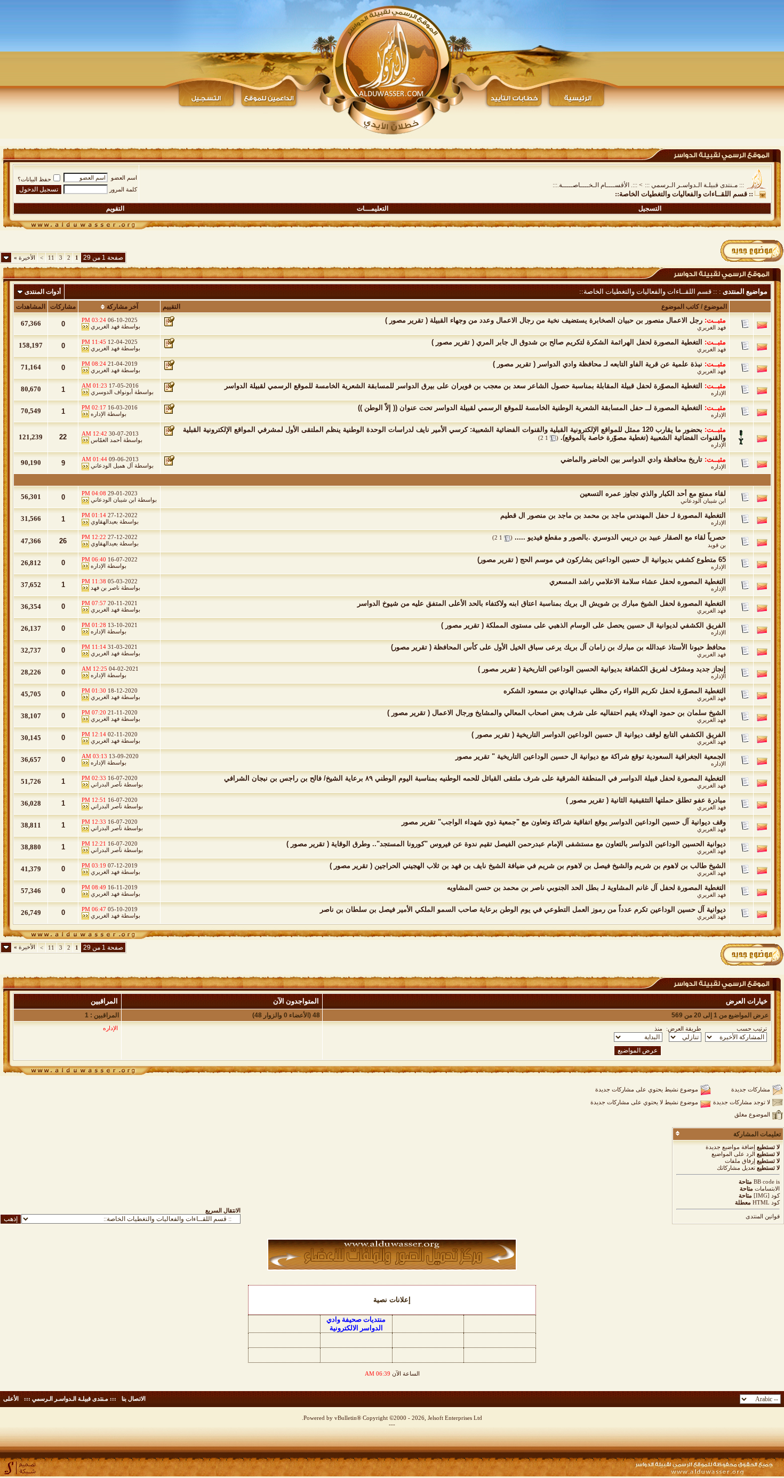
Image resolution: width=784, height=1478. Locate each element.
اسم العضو (124, 177)
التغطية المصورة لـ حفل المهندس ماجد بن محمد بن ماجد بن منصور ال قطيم (613, 515)
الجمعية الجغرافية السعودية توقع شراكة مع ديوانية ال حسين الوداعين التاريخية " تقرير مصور (590, 756)
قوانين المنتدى (763, 1216)
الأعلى (11, 1398)
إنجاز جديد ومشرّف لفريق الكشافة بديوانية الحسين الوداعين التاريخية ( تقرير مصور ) (602, 669)
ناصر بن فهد (105, 587)
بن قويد (717, 545)
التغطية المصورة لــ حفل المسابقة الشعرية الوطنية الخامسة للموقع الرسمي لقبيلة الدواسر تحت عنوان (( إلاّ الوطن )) (530, 408)
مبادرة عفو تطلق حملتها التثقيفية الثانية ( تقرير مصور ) (646, 800)
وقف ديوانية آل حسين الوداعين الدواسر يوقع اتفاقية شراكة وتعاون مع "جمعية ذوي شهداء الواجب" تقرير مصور (564, 822)
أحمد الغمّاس (106, 440)
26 (63, 541)
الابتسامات (767, 1188)
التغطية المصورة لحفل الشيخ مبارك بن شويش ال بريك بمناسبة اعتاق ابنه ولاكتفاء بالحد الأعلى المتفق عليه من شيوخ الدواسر (541, 603)
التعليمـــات (372, 208)
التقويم (115, 208)
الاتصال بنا (134, 1398)
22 (63, 437)
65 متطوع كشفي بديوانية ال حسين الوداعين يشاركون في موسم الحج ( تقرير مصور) (601, 560)
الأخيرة (24, 257)
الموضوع (715, 306)
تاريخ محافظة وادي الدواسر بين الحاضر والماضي (631, 459)
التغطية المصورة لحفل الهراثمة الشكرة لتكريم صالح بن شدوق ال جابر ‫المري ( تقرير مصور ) (566, 342)
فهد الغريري (711, 327)
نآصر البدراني (106, 784)
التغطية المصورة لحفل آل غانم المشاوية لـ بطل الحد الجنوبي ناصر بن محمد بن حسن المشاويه (586, 887)
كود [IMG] (767, 1195)
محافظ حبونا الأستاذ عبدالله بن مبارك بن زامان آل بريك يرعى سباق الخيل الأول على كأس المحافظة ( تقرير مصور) (558, 647)
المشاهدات (30, 306)
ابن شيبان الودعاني (703, 500)
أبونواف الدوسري (112, 392)
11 (51, 257)
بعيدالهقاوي (104, 521)
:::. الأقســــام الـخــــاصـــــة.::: (595, 185)
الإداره (718, 393)
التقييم (171, 306)
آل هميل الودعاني (112, 465)
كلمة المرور (123, 189)
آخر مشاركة (122, 306)
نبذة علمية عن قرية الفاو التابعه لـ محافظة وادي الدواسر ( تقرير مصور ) (597, 364)
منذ (658, 1028)
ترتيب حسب (752, 1028)
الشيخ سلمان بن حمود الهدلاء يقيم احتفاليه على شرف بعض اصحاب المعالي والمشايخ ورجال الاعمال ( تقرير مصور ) (556, 713)
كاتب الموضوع (680, 306)
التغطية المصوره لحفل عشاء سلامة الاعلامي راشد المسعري (637, 581)
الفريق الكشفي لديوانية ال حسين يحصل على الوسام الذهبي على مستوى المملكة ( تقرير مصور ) (583, 625)
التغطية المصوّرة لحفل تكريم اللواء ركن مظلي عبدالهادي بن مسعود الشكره (614, 691)
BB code (764, 1181)
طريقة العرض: (683, 1028)
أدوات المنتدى (43, 291)
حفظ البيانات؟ (34, 179)
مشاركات (63, 306)
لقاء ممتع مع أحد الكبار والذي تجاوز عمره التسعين (653, 493)
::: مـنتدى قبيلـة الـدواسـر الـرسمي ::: (694, 185)
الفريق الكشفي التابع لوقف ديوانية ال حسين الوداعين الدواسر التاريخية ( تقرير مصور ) (598, 734)
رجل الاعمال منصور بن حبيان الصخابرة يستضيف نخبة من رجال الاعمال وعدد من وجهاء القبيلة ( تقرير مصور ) (543, 320)
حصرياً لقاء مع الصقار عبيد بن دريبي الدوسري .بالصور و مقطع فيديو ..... (620, 537)
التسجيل (649, 208)
